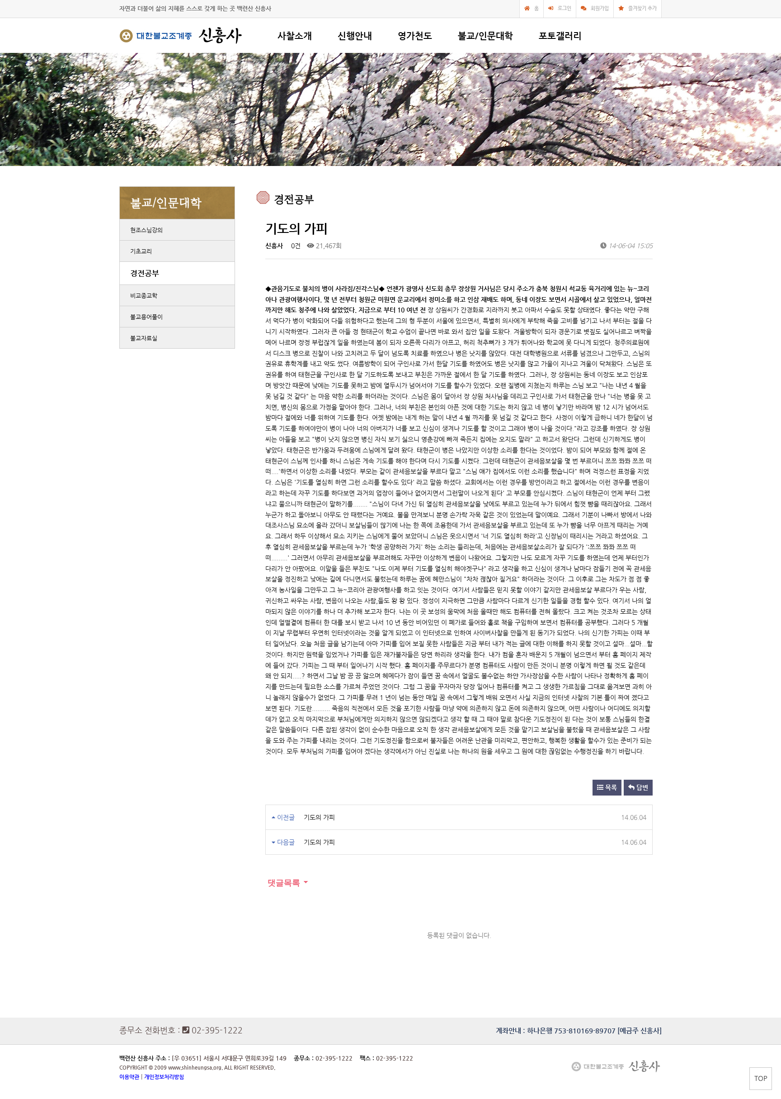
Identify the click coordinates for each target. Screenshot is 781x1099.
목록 (610, 787)
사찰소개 (295, 36)
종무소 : (304, 1058)
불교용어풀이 (146, 316)
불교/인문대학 (485, 36)
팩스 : (368, 1058)
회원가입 (600, 8)
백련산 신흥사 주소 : (144, 1058)
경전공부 (144, 273)
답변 (641, 787)
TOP (760, 1078)
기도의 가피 (319, 817)
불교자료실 (143, 338)
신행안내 (355, 36)
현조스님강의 (146, 230)
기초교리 (141, 251)
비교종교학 (143, 295)
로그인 (564, 8)
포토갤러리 (560, 36)
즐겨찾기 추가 (642, 8)
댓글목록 (282, 882)
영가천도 (415, 36)
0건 (295, 245)
